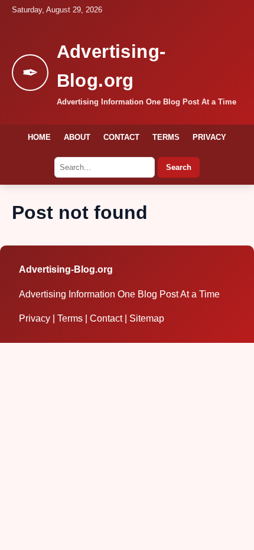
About (77, 137)
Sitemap (146, 318)
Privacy (209, 137)
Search (178, 167)
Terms (166, 137)
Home (39, 137)
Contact (121, 137)
